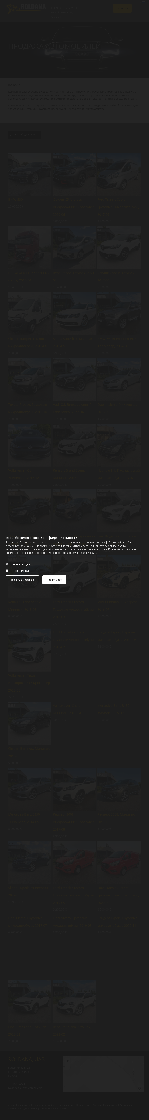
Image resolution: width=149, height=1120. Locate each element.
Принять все (54, 579)
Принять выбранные (22, 579)
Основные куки (20, 564)
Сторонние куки (20, 571)
